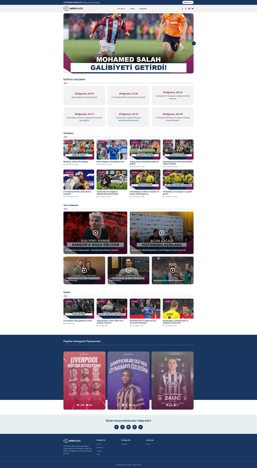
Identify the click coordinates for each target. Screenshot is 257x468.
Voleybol (99, 451)
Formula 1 (124, 444)
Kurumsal (150, 440)
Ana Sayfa (121, 9)
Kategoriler (101, 440)
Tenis (98, 454)
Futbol (132, 9)
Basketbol (143, 9)
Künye (148, 444)
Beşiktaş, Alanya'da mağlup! (91, 2)
